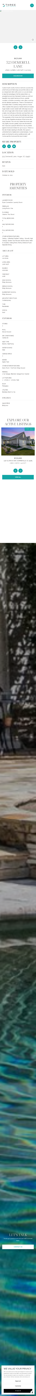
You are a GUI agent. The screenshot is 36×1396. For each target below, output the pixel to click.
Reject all (18, 1381)
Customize (18, 1386)
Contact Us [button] (18, 1247)
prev (15, 47)
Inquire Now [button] (18, 76)
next (20, 47)
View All (18, 477)
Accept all (18, 1390)
